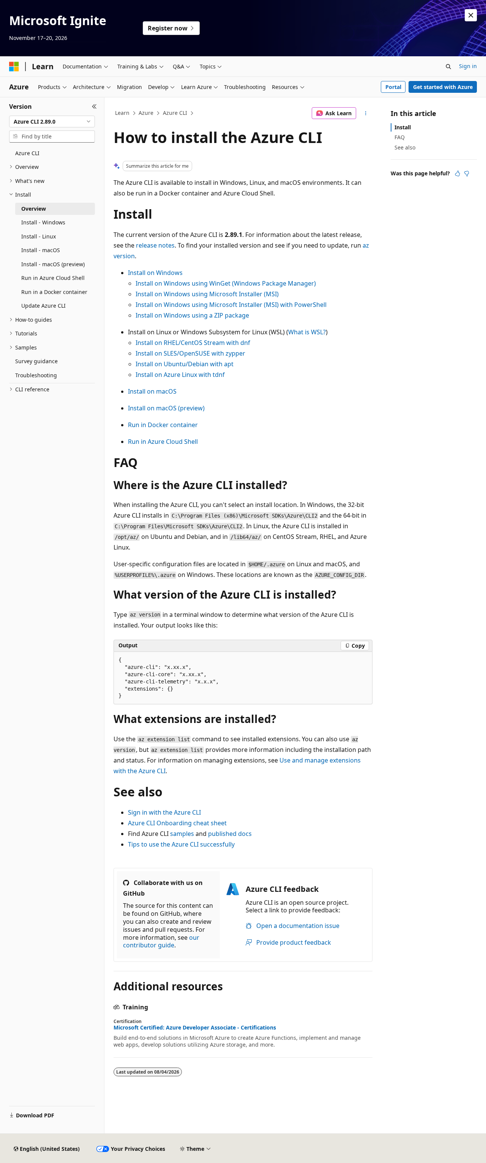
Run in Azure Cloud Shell (163, 441)
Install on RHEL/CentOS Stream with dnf (193, 342)
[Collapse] (94, 106)
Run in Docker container (163, 425)
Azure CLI (175, 112)
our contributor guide (161, 941)
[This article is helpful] (457, 173)
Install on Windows (155, 273)
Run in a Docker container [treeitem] (54, 292)
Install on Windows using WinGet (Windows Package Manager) (226, 283)
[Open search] (448, 66)
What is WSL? (307, 332)
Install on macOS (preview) (166, 408)
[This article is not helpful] (466, 173)
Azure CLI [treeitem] (27, 153)
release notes (155, 245)
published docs (230, 833)
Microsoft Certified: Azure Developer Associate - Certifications (195, 1027)
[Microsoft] (14, 66)
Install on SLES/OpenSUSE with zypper (190, 353)
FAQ (399, 137)
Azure (146, 112)
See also (404, 147)
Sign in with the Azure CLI (164, 812)
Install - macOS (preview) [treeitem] (53, 264)
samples (182, 833)
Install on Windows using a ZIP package (192, 315)
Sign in (468, 66)
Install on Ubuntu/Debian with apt (185, 364)
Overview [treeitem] (33, 208)
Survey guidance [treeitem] (36, 361)
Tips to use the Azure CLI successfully (181, 844)
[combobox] (52, 122)
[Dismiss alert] (471, 15)
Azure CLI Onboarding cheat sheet (177, 823)
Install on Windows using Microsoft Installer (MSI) (207, 294)
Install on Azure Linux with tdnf (180, 374)
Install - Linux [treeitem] (38, 236)
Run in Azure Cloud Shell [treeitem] (53, 277)
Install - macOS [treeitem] (40, 250)
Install (402, 127)
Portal (393, 87)
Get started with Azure (443, 87)
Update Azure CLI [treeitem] (43, 305)
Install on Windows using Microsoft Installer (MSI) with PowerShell (231, 304)
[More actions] (365, 113)
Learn (122, 112)
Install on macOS (152, 391)
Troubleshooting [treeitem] (36, 375)
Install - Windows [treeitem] (43, 222)
